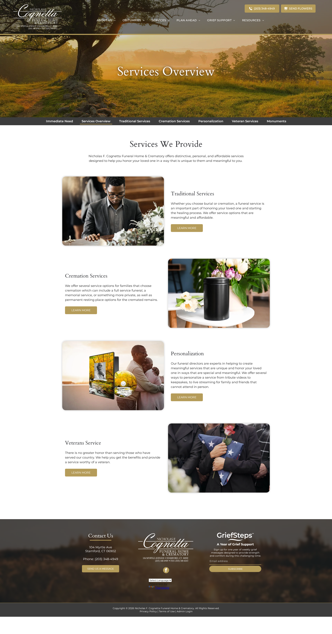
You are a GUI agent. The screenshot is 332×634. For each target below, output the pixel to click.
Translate (162, 588)
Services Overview (96, 121)
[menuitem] (106, 20)
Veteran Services (245, 121)
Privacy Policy (148, 611)
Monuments (276, 121)
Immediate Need (59, 121)
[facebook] (166, 570)
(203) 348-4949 (106, 559)
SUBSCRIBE (235, 568)
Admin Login (184, 611)
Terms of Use (167, 611)
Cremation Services (174, 121)
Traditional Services (134, 121)
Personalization (210, 121)
